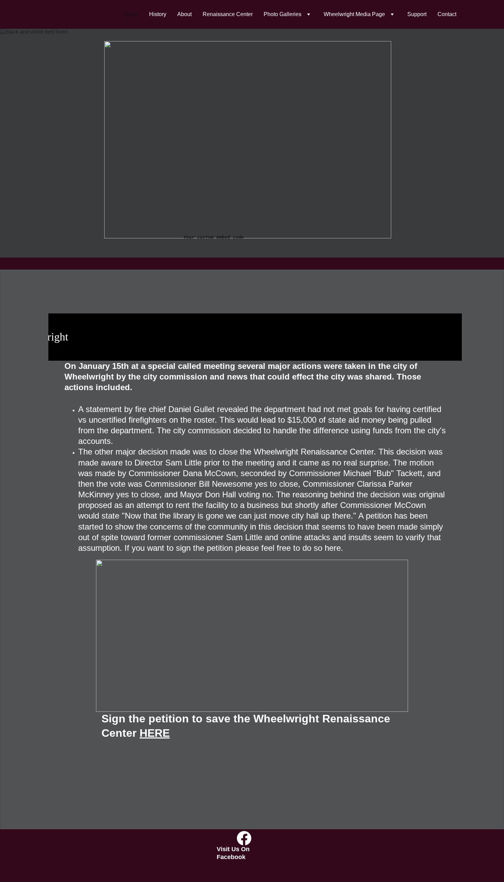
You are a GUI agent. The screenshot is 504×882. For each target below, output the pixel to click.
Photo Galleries (282, 14)
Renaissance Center (228, 14)
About (184, 14)
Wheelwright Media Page (354, 14)
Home (130, 14)
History (157, 14)
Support (417, 14)
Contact (446, 14)
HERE (155, 733)
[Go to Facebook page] (244, 838)
